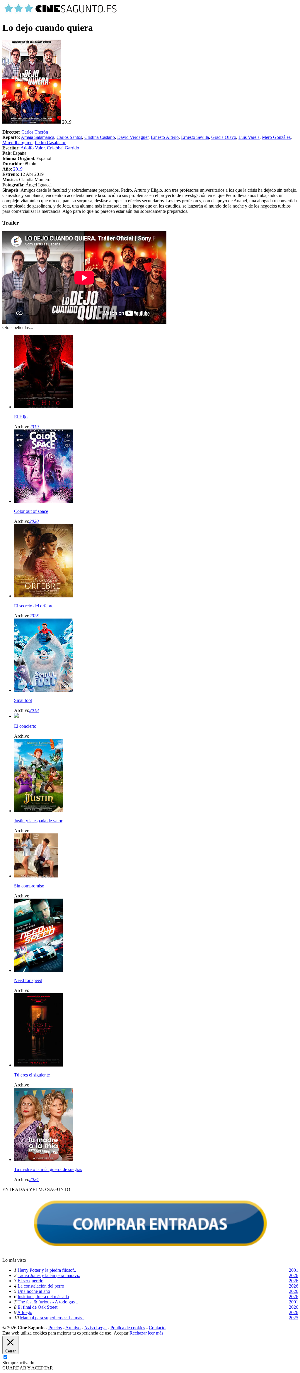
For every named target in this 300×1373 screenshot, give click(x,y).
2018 (34, 710)
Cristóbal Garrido (63, 147)
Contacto (157, 1327)
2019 (18, 168)
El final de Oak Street (37, 1307)
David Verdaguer (133, 137)
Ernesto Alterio (165, 137)
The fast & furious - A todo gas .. (48, 1301)
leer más (155, 1332)
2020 (34, 521)
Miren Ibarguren (17, 142)
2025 (34, 615)
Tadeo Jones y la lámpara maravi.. (49, 1275)
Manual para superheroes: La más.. (52, 1317)
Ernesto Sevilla (195, 137)
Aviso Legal (95, 1327)
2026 (293, 1275)
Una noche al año (34, 1291)
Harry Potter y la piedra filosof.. (47, 1270)
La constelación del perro (41, 1285)
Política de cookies (127, 1327)
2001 (293, 1270)
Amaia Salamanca (37, 137)
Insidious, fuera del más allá (43, 1296)
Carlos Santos (69, 137)
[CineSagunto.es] (61, 13)
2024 (34, 1179)
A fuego (24, 1312)
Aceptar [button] (121, 1332)
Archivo (73, 1327)
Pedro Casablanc (50, 142)
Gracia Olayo (223, 137)
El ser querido (30, 1280)
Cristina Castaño (99, 137)
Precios (55, 1327)
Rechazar (138, 1332)
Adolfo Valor (33, 147)
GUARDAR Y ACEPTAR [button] (27, 1367)
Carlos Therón (34, 131)
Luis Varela (249, 137)
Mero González (276, 137)
